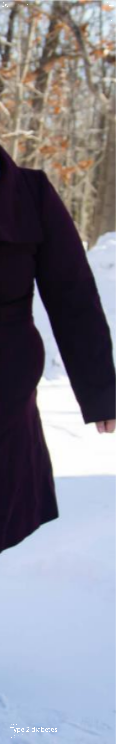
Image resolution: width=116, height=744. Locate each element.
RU (27, 4)
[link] (113, 15)
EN (26, 4)
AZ (24, 4)
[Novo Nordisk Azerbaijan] (7, 4)
